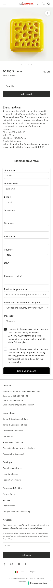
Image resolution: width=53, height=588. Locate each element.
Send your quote (26, 370)
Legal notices (9, 505)
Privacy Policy (9, 494)
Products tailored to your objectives (19, 448)
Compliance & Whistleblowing (16, 511)
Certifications (9, 436)
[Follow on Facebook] (4, 564)
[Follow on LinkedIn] (26, 564)
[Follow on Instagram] (11, 564)
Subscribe (26, 555)
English (32, 572)
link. (25, 342)
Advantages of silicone (13, 442)
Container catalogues (12, 468)
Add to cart (26, 94)
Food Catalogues (10, 474)
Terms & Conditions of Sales (15, 419)
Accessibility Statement (13, 454)
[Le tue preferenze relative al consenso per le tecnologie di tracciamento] (38, 583)
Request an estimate (12, 480)
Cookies (6, 500)
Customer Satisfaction (13, 430)
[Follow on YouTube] (19, 564)
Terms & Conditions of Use (15, 425)
